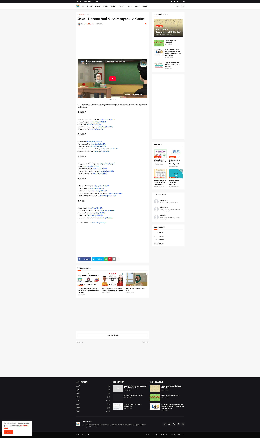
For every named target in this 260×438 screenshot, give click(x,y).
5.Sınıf (93, 400)
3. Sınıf (105, 6)
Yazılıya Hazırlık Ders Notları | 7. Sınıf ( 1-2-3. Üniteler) (172, 64)
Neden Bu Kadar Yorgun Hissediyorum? (174, 162)
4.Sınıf (93, 397)
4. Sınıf (113, 6)
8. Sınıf (145, 6)
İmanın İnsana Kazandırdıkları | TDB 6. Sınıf (171, 387)
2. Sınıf (97, 6)
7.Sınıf (93, 408)
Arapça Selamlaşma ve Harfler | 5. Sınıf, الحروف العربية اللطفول (112, 289)
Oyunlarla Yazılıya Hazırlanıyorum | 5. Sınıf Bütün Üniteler (135, 387)
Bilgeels (88, 14)
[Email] (114, 259)
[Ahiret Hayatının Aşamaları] (159, 43)
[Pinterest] (110, 259)
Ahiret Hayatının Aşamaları (170, 41)
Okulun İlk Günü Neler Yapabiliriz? (160, 161)
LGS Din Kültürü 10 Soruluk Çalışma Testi (133, 405)
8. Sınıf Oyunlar (159, 240)
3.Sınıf (93, 393)
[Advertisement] (112, 42)
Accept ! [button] (8, 432)
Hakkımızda (79, 1)
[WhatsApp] (106, 259)
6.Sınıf (93, 404)
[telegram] (184, 1)
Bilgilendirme (87, 1)
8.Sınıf (93, 411)
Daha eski (145, 342)
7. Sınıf (137, 6)
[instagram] (174, 1)
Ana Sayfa (81, 14)
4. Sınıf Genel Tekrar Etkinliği (133, 395)
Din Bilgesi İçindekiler (178, 435)
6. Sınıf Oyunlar (159, 236)
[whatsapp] (180, 1)
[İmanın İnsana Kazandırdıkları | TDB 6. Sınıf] (155, 388)
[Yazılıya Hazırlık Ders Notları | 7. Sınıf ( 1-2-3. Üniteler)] (159, 65)
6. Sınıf (129, 6)
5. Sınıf (121, 6)
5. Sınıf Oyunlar (159, 232)
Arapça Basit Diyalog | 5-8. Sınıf (135, 289)
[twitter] (171, 1)
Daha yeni (80, 342)
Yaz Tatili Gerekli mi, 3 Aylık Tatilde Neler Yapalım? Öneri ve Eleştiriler (88, 290)
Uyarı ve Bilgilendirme (162, 435)
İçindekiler (95, 1)
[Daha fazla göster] (118, 259)
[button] (178, 6)
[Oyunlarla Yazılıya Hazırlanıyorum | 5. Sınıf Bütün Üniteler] (118, 388)
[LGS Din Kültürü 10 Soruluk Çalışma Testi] (118, 406)
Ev (83, 6)
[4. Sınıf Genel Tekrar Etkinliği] (118, 397)
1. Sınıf (89, 6)
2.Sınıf (93, 389)
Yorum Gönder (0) (112, 335)
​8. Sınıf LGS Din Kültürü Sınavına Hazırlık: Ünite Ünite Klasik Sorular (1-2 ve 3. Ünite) (173, 52)
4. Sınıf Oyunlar (159, 243)
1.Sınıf (93, 386)
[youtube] (178, 1)
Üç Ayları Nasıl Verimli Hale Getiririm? (174, 182)
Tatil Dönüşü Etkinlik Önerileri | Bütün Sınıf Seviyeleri (160, 182)
